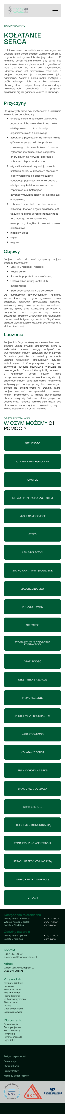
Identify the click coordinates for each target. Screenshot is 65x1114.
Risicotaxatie (11, 1002)
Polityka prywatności (15, 1056)
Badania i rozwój (13, 1012)
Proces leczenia (12, 989)
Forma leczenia (12, 996)
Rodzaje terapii (12, 992)
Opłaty (7, 1005)
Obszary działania (13, 983)
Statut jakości (11, 1066)
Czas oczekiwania (14, 1008)
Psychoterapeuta (13, 1036)
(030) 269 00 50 (13, 954)
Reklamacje (10, 1061)
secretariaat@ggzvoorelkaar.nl (20, 957)
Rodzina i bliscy (12, 1030)
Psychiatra (9, 1040)
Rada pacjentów (13, 1027)
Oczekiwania (11, 1024)
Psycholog (9, 1033)
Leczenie (9, 986)
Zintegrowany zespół (15, 999)
